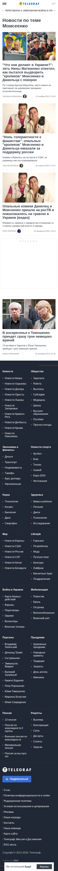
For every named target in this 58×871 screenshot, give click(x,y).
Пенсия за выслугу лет (15, 755)
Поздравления (41, 579)
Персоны (8, 637)
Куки (27, 866)
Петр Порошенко (14, 686)
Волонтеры (11, 621)
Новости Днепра (14, 389)
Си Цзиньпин (12, 658)
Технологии (11, 501)
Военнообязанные (44, 612)
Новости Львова (14, 400)
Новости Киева (13, 378)
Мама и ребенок (42, 501)
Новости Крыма (14, 428)
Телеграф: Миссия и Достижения (22, 839)
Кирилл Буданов (14, 680)
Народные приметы (39, 654)
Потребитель (40, 546)
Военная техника (14, 626)
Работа (37, 383)
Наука (6, 494)
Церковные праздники (39, 645)
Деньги (9, 456)
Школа (37, 405)
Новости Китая (13, 562)
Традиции (38, 661)
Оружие (9, 615)
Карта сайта (10, 833)
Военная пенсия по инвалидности (16, 738)
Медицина (39, 400)
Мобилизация (39, 589)
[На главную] (29, 3)
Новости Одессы (14, 394)
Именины (38, 677)
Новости (7, 371)
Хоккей (37, 470)
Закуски (37, 747)
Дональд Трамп (14, 652)
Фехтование (40, 481)
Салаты (37, 741)
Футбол (37, 453)
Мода (36, 551)
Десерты (38, 736)
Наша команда (12, 828)
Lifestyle (36, 534)
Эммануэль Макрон (11, 665)
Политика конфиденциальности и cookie (27, 795)
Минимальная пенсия (13, 746)
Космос (9, 507)
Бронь (36, 602)
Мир (5, 534)
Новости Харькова (15, 383)
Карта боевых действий (13, 598)
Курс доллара (12, 478)
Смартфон (11, 523)
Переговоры (12, 610)
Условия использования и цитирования (26, 806)
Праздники (37, 637)
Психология (40, 517)
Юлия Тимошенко (15, 691)
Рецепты (36, 713)
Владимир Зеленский (11, 645)
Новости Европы (14, 540)
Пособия (38, 419)
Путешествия (41, 557)
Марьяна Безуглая (15, 696)
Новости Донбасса (15, 422)
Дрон (8, 517)
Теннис (37, 464)
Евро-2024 (39, 475)
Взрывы (9, 605)
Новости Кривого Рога (14, 415)
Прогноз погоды (42, 424)
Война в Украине (12, 589)
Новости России (14, 551)
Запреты (38, 666)
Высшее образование (40, 412)
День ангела (40, 672)
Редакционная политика (17, 801)
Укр (54, 3)
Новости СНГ (12, 557)
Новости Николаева (11, 435)
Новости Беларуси (15, 568)
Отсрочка (38, 607)
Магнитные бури (42, 573)
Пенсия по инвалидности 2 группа (14, 728)
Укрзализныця (13, 484)
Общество (37, 371)
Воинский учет (41, 618)
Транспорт (11, 462)
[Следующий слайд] (55, 11)
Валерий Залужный (11, 673)
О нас (7, 790)
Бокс (36, 459)
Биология (10, 512)
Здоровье (37, 494)
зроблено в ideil (10, 861)
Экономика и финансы (10, 448)
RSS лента (10, 844)
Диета (36, 512)
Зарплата (38, 378)
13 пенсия (10, 719)
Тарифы (9, 473)
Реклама (9, 812)
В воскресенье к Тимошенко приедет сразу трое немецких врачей (27, 336)
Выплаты (38, 389)
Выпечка (38, 719)
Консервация (40, 725)
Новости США (13, 546)
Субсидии (39, 394)
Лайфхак (38, 568)
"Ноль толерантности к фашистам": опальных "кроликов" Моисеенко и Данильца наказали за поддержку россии (23, 144)
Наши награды (12, 817)
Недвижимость (13, 467)
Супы (36, 730)
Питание (38, 507)
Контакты (9, 822)
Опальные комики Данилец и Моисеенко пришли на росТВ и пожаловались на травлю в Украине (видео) (28, 211)
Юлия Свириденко (15, 702)
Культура (38, 562)
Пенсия (7, 713)
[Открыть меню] (4, 3)
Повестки (38, 596)
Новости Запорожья (11, 407)
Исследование (41, 523)
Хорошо (44, 866)
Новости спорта (41, 447)
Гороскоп (38, 540)
